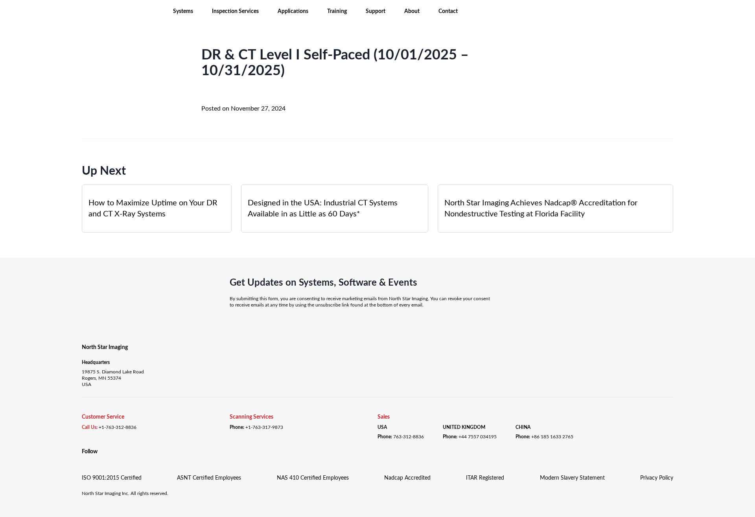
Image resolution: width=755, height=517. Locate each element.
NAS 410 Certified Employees (313, 478)
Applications (293, 11)
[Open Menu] (71, 11)
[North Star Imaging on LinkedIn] (84, 460)
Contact (448, 11)
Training (337, 11)
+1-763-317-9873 (264, 427)
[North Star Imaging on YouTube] (93, 460)
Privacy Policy (656, 478)
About (412, 11)
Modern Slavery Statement (572, 478)
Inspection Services (235, 11)
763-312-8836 (408, 436)
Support (375, 11)
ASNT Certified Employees (209, 478)
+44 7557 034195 (478, 436)
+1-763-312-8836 (117, 427)
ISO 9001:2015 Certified (112, 478)
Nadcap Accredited (407, 478)
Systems (183, 11)
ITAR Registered (485, 478)
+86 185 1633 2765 (552, 436)
